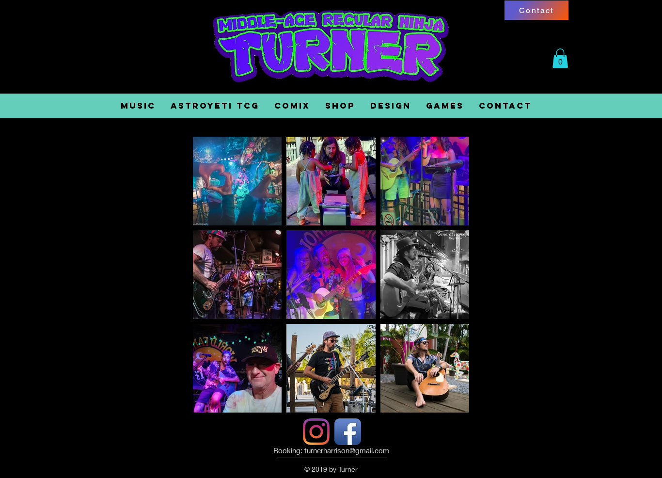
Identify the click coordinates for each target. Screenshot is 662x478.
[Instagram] (316, 431)
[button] (560, 58)
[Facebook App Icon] (347, 431)
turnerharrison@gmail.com (346, 450)
